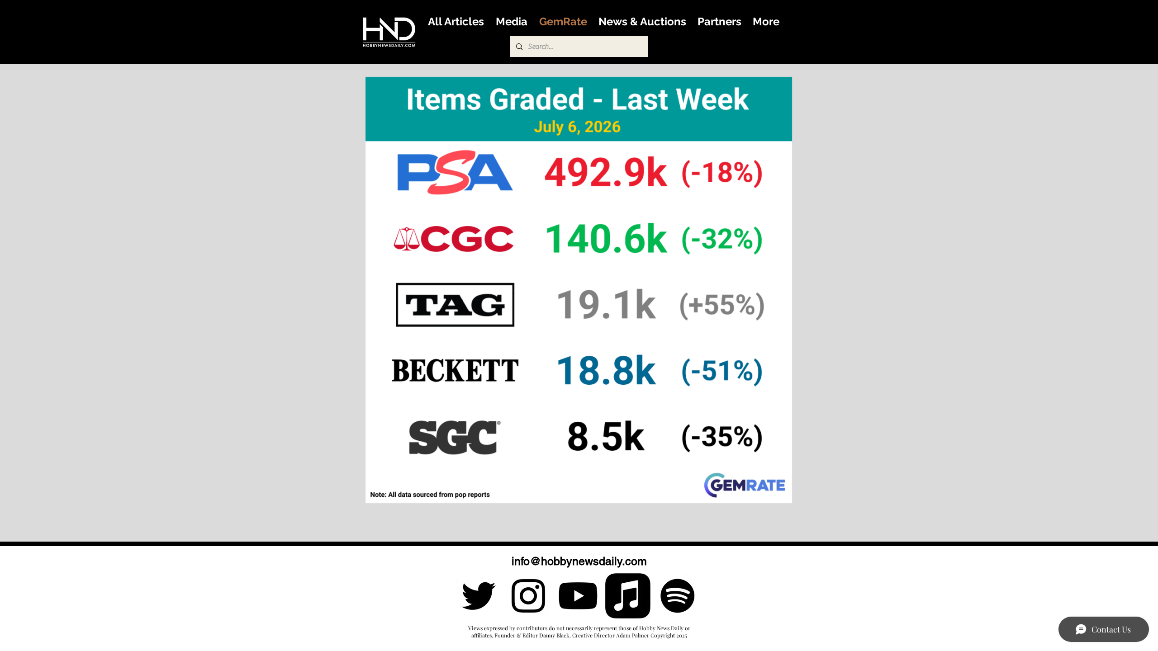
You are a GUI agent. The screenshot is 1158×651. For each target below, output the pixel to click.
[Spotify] (677, 595)
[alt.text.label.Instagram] (528, 595)
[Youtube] (578, 595)
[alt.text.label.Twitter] (478, 595)
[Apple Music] (627, 595)
